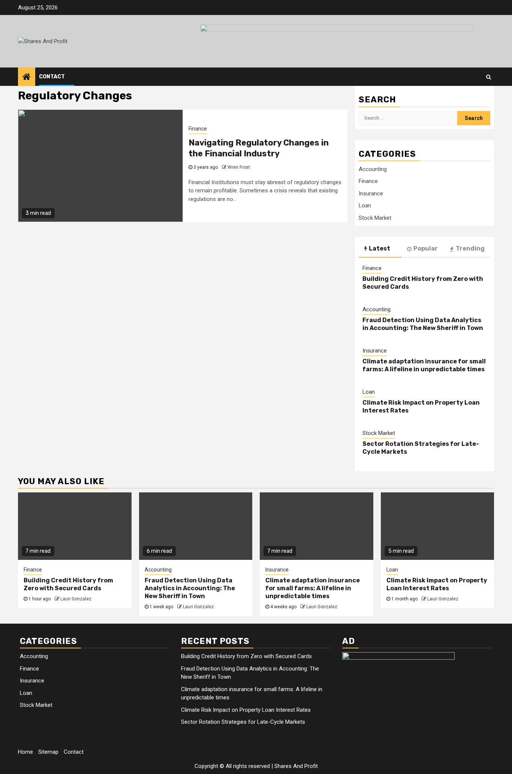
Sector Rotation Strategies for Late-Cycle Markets (243, 721)
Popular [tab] (425, 248)
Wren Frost (239, 167)
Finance (198, 129)
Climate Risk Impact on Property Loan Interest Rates (436, 584)
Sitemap (48, 751)
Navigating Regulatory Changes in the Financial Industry (259, 148)
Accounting (373, 169)
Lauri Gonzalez (75, 599)
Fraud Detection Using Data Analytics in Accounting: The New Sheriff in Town (422, 324)
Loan (365, 205)
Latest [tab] (379, 248)
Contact (52, 77)
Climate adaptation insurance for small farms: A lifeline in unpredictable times (424, 365)
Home (25, 751)
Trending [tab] (470, 248)
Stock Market (375, 217)
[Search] (488, 77)
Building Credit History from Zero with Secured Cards (68, 584)
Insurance (371, 193)
